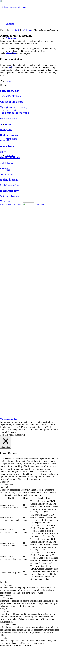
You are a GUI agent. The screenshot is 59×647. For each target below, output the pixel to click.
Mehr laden (5, 201)
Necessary (8, 484)
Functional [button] (5, 582)
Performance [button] (5, 595)
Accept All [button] (20, 435)
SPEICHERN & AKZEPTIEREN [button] (15, 645)
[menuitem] (10, 24)
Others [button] (3, 635)
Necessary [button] (4, 482)
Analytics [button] (4, 608)
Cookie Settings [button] (7, 435)
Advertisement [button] (6, 622)
